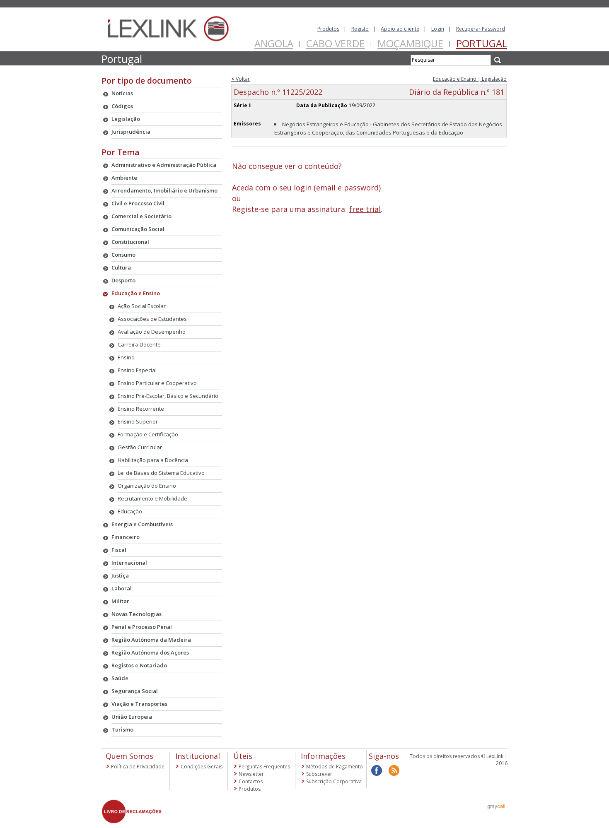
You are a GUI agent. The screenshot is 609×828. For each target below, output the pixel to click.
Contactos (251, 781)
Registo (360, 28)
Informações (323, 756)
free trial (365, 209)
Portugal (481, 43)
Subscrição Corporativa (334, 781)
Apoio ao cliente (400, 28)
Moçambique (410, 43)
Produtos (328, 28)
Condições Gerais (201, 766)
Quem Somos (129, 756)
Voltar (240, 78)
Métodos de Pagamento (334, 766)
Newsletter (251, 773)
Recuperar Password (480, 28)
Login (437, 28)
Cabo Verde (335, 43)
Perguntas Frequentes (264, 766)
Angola (273, 43)
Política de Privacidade (137, 766)
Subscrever (319, 773)
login (303, 188)
